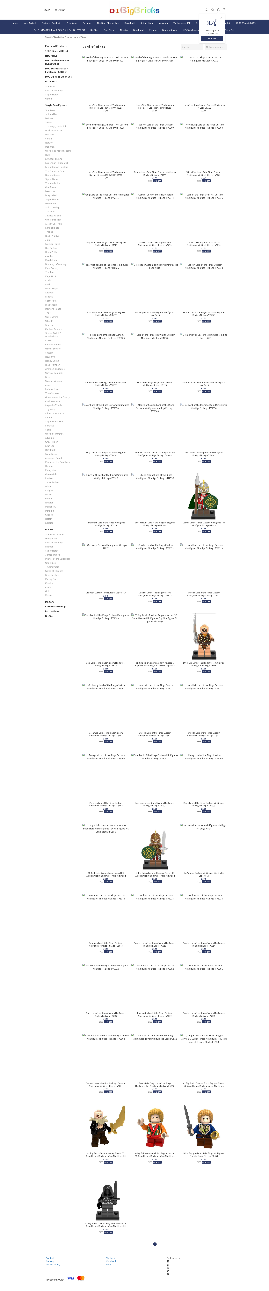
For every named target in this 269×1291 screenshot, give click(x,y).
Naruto (124, 30)
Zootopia (50, 211)
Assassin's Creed (53, 458)
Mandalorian (51, 260)
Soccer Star (51, 300)
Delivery (50, 1261)
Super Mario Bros (54, 421)
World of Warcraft (54, 433)
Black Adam (51, 304)
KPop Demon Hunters (56, 167)
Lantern (49, 478)
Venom (153, 30)
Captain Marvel (53, 344)
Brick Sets (230, 30)
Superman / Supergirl (56, 162)
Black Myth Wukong (55, 264)
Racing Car (50, 579)
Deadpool (138, 30)
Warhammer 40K (182, 23)
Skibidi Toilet (52, 244)
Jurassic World (53, 554)
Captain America (53, 329)
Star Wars (72, 23)
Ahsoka (49, 256)
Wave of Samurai (54, 372)
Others (48, 98)
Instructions (52, 611)
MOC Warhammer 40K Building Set (57, 62)
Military (49, 601)
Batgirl (48, 518)
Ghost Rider (51, 441)
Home (14, 23)
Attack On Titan (53, 223)
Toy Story (50, 409)
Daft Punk (50, 449)
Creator (49, 583)
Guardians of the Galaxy (57, 397)
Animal (48, 417)
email (109, 1264)
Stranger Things (53, 158)
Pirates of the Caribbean (57, 462)
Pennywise (50, 470)
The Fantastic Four (55, 171)
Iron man (163, 23)
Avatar (48, 587)
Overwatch (50, 474)
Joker (48, 239)
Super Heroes (52, 94)
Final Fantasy (52, 268)
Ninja (48, 486)
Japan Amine (52, 482)
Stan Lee (49, 445)
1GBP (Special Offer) (247, 23)
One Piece (109, 30)
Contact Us (51, 1258)
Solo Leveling (52, 207)
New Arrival (30, 23)
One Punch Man (53, 219)
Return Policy (53, 1264)
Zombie (49, 272)
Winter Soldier (53, 348)
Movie (48, 494)
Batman (87, 23)
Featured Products (51, 23)
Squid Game (51, 179)
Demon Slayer (169, 30)
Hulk (47, 154)
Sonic (48, 429)
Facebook (111, 1261)
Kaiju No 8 (50, 276)
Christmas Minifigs (55, 606)
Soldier (49, 522)
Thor (47, 312)
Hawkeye (50, 356)
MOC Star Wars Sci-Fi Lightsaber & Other (57, 70)
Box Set (226, 23)
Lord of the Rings (54, 90)
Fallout (49, 296)
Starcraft (49, 325)
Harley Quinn (52, 360)
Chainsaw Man (52, 401)
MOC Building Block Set (58, 76)
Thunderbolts (52, 183)
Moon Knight (52, 288)
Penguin (49, 510)
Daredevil (129, 23)
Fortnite (49, 425)
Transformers (52, 393)
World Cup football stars (58, 150)
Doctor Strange (53, 308)
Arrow (48, 385)
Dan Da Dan (51, 248)
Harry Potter (51, 252)
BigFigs (94, 30)
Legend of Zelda (53, 405)
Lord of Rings (80, 37)
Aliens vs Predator (54, 413)
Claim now (212, 38)
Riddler (49, 502)
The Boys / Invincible (108, 23)
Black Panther (52, 364)
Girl (47, 591)
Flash (48, 280)
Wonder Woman (53, 381)
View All (49, 37)
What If (49, 321)
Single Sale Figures (63, 37)
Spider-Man (146, 23)
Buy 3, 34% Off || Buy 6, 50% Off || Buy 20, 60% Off (59, 30)
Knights (49, 490)
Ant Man (49, 292)
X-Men (48, 122)
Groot (48, 377)
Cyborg (49, 514)
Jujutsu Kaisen (53, 215)
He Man (49, 466)
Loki (47, 284)
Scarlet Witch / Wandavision (53, 334)
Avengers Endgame (55, 368)
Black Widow (52, 235)
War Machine (51, 316)
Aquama (49, 437)
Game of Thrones (54, 570)
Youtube (110, 1258)
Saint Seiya (51, 454)
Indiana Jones (52, 389)
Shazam (49, 352)
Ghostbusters (52, 575)
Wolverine (50, 203)
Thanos (49, 231)
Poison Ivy (50, 506)
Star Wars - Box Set (55, 534)
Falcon (48, 340)
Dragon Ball (51, 195)
